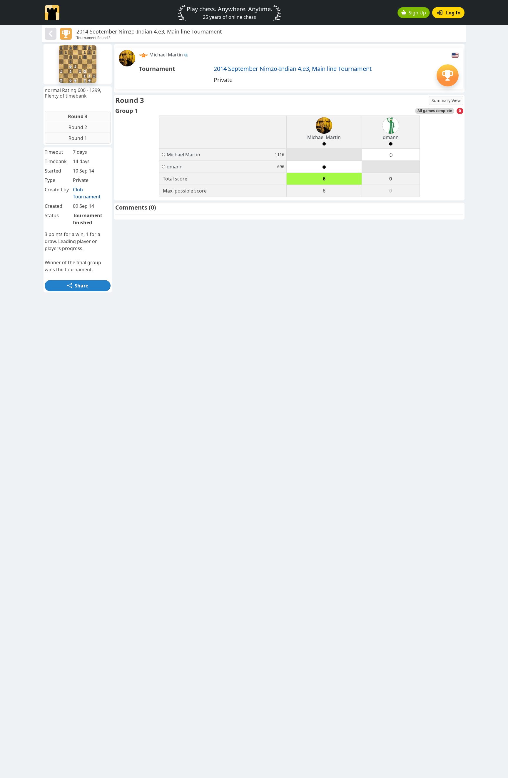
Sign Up (417, 12)
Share (81, 285)
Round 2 (77, 127)
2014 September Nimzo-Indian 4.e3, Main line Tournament (293, 69)
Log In (453, 12)
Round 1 (77, 138)
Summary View (446, 100)
